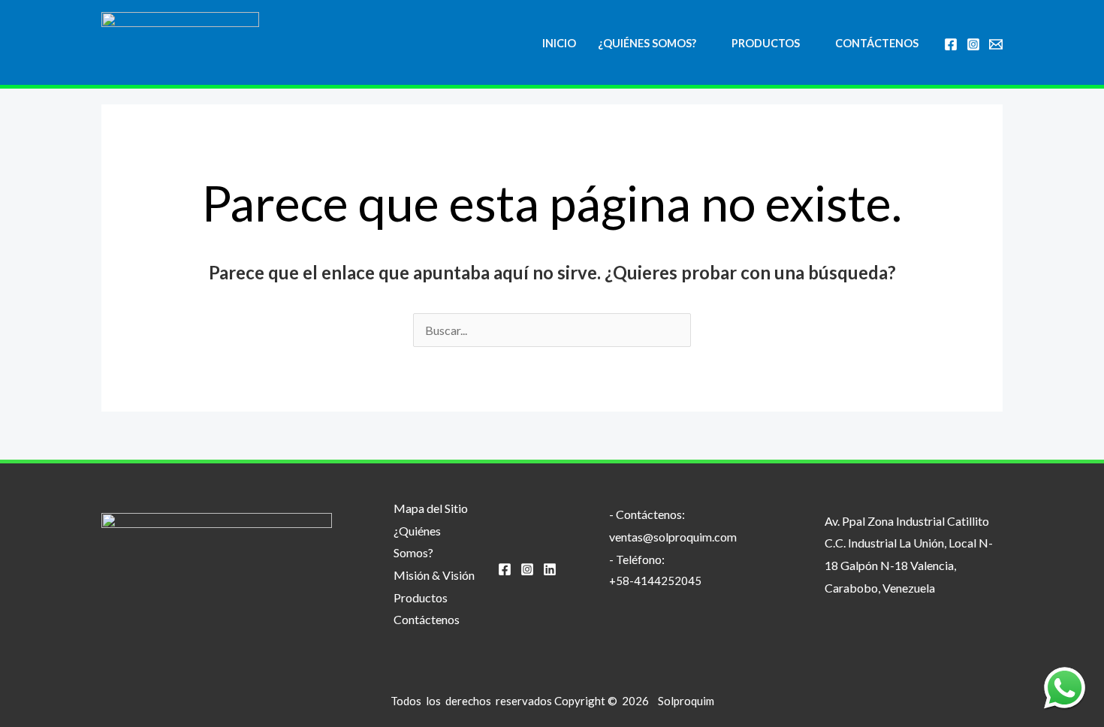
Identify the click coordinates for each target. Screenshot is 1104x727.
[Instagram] (973, 44)
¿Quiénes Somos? (647, 43)
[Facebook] (951, 44)
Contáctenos (876, 43)
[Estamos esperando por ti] (1064, 687)
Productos (765, 43)
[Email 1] (996, 44)
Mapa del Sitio (431, 508)
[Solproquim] (180, 42)
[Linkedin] (550, 569)
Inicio (559, 43)
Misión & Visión (434, 575)
